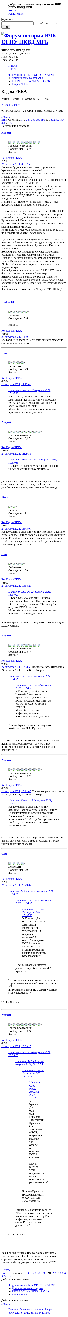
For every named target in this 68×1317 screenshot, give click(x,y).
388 (33, 119)
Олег (4, 352)
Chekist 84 (7, 302)
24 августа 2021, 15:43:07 (16, 528)
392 (53, 119)
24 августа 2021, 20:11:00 (16, 791)
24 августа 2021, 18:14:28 (16, 585)
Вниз (4, 119)
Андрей (6, 132)
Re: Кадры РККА (11, 157)
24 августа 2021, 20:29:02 (16, 885)
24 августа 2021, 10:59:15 (16, 336)
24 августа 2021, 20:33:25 (16, 1046)
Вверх (5, 1273)
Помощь (13, 1309)
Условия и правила (31, 1309)
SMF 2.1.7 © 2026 (18, 1312)
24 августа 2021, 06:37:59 (16, 164)
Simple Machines (40, 1312)
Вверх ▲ (50, 1309)
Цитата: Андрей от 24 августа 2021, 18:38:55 (29, 1063)
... (24, 119)
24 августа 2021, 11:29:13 (16, 453)
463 (11, 122)
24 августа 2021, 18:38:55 (16, 666)
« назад (5, 104)
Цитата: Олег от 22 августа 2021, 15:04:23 (33, 912)
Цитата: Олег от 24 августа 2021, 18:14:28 (33, 1073)
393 (57, 119)
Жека (4, 497)
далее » (16, 104)
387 (28, 119)
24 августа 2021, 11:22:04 (16, 384)
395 (3, 122)
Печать (5, 116)
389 (38, 119)
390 (43, 119)
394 (62, 119)
